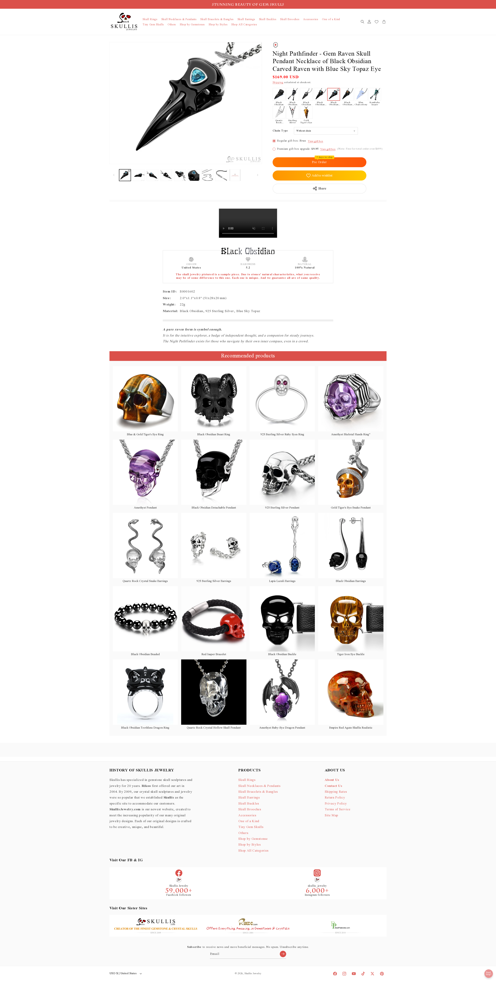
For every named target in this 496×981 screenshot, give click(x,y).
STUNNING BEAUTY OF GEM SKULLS (248, 5)
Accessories (247, 815)
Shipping (278, 82)
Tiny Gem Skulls (250, 827)
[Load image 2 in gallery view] (139, 175)
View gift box (315, 141)
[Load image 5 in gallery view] (180, 175)
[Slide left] (113, 175)
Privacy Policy (336, 803)
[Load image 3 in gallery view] (152, 175)
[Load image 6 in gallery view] (194, 175)
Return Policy (335, 797)
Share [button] (322, 188)
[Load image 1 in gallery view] (125, 175)
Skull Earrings (249, 797)
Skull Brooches (249, 809)
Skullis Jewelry (253, 973)
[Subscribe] (283, 954)
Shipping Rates (336, 791)
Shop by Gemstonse (253, 839)
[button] (362, 21)
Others (243, 833)
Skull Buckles (248, 803)
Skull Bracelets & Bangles (258, 791)
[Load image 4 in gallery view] (166, 175)
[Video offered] (275, 45)
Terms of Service (337, 809)
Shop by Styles (249, 844)
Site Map (331, 815)
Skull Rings (246, 780)
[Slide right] (257, 175)
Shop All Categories (253, 850)
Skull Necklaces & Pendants (259, 786)
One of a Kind (248, 821)
